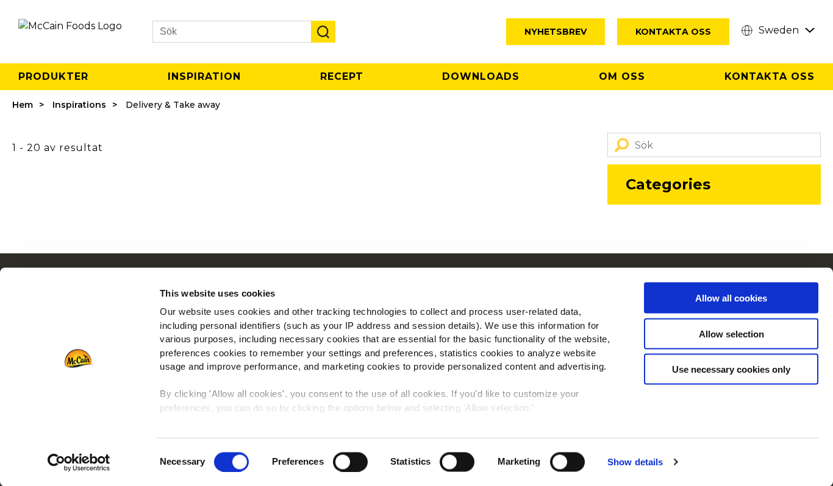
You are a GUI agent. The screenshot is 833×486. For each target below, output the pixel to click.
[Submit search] (323, 32)
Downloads (481, 76)
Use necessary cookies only (731, 369)
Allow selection (731, 333)
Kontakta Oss (673, 31)
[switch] (350, 461)
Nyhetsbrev (555, 31)
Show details (635, 462)
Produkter (53, 76)
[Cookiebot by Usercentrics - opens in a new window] (79, 462)
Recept (341, 76)
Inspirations (79, 104)
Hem (22, 104)
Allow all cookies (731, 298)
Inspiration (204, 76)
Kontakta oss (769, 76)
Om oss (622, 76)
